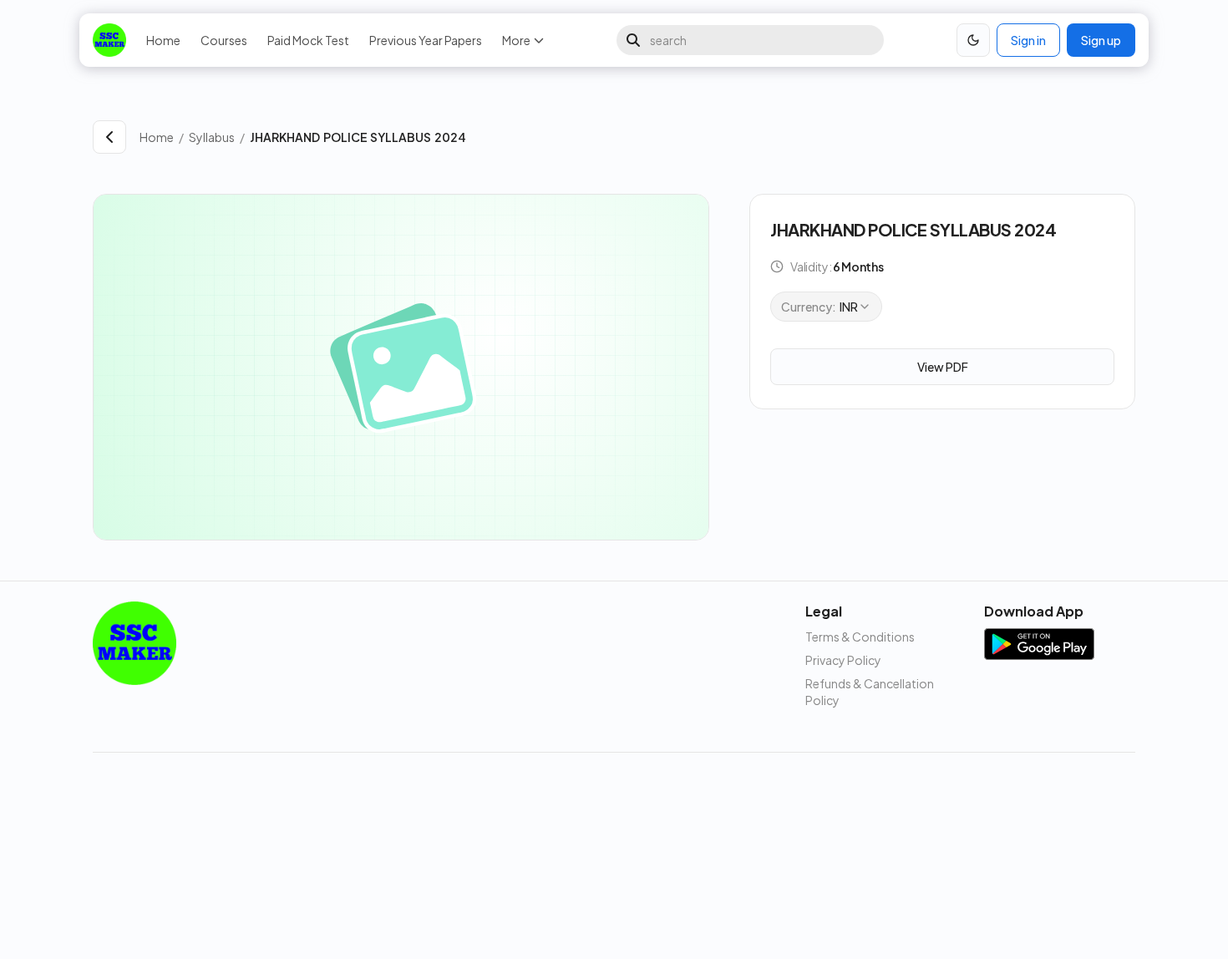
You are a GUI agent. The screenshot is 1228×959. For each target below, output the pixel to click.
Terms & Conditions (860, 636)
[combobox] (826, 307)
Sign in (1028, 40)
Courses (223, 40)
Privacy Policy (843, 659)
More (516, 40)
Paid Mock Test (308, 40)
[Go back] (109, 137)
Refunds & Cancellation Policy (869, 692)
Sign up (1101, 40)
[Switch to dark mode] (973, 40)
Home (163, 40)
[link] (692, 137)
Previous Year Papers (425, 40)
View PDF (942, 366)
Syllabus (212, 137)
